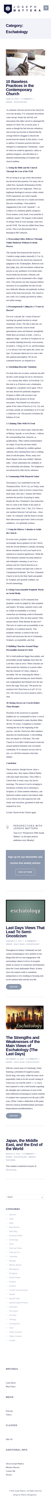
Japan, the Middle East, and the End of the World (24, 1145)
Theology (12, 1319)
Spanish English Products (18, 1303)
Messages (12, 1261)
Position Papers (15, 1278)
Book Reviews (14, 1227)
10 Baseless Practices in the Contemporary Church (20, 88)
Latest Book (11, 1383)
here (33, 1083)
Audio (11, 1219)
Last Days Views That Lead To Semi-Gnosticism (25, 932)
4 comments (31, 941)
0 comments (32, 1059)
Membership (11, 1170)
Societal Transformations (18, 1290)
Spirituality (13, 1307)
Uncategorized (14, 1324)
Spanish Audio (14, 1298)
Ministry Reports (15, 1265)
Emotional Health (15, 1236)
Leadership (13, 1257)
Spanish (12, 1294)
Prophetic (12, 1282)
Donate (9, 1475)
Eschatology (20, 102)
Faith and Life (14, 1252)
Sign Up (9, 1439)
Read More (14, 987)
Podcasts (9, 1411)
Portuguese (13, 1273)
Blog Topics (11, 1386)
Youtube (12, 1340)
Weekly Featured (15, 1332)
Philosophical (14, 1269)
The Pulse (12, 1315)
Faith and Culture (15, 1248)
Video (11, 1328)
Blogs (11, 1223)
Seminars (12, 1286)
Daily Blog (19, 944)
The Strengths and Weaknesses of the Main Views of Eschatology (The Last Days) (23, 1046)
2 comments (27, 99)
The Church (13, 1311)
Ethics (11, 1244)
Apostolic (12, 1215)
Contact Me (10, 1471)
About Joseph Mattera (15, 1464)
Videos (9, 1415)
